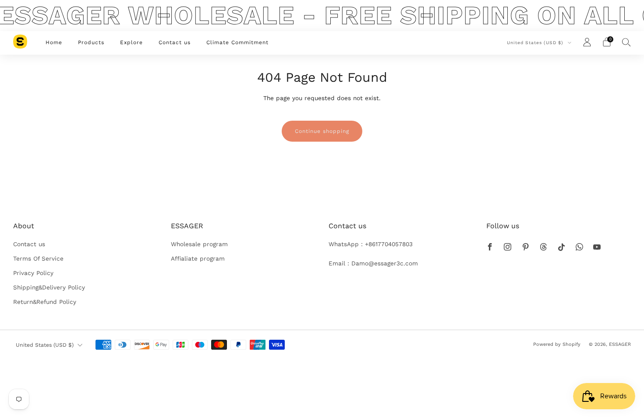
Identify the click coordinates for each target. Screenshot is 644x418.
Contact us (175, 42)
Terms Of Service (38, 258)
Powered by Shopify (556, 344)
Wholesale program (199, 243)
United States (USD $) (536, 42)
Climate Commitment (237, 42)
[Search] (626, 42)
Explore (131, 42)
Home (54, 42)
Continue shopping (322, 131)
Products (91, 42)
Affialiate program (198, 258)
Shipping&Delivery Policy (49, 287)
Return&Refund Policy (44, 301)
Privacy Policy (33, 272)
